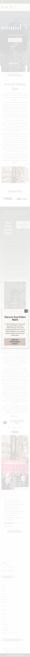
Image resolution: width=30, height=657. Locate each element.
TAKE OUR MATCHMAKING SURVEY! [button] (15, 342)
